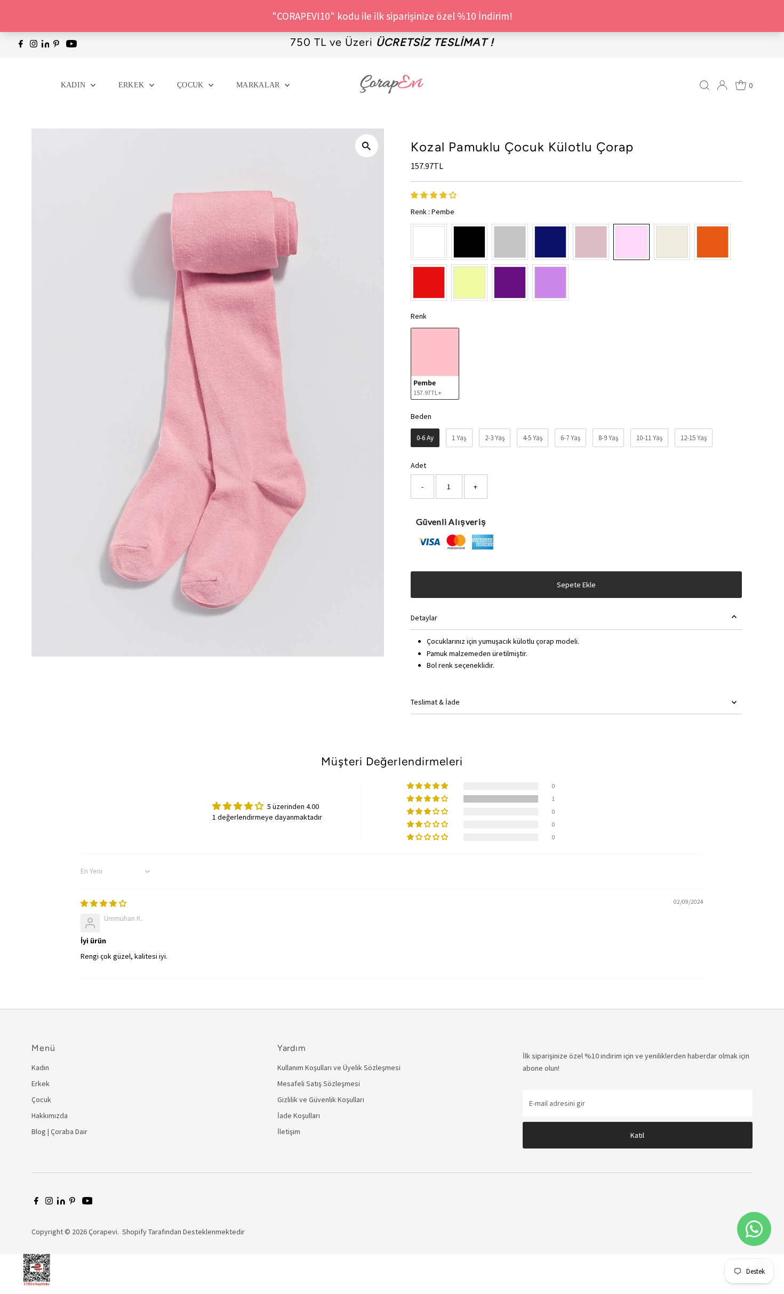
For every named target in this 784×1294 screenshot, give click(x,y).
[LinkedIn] (46, 45)
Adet (418, 465)
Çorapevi (103, 1231)
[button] (434, 195)
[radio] (429, 242)
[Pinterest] (56, 45)
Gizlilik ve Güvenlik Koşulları (320, 1099)
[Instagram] (33, 45)
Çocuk (191, 85)
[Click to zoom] (367, 146)
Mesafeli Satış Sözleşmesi (318, 1083)
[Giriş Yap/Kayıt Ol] (722, 85)
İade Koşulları (298, 1115)
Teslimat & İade (435, 702)
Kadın (74, 85)
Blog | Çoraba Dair (59, 1131)
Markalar (259, 85)
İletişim (288, 1131)
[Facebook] (21, 45)
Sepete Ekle (576, 584)
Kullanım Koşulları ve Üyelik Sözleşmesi (339, 1067)
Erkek (132, 85)
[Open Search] (704, 85)
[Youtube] (71, 45)
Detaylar (424, 617)
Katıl (637, 1135)
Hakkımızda (49, 1115)
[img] (103, 903)
